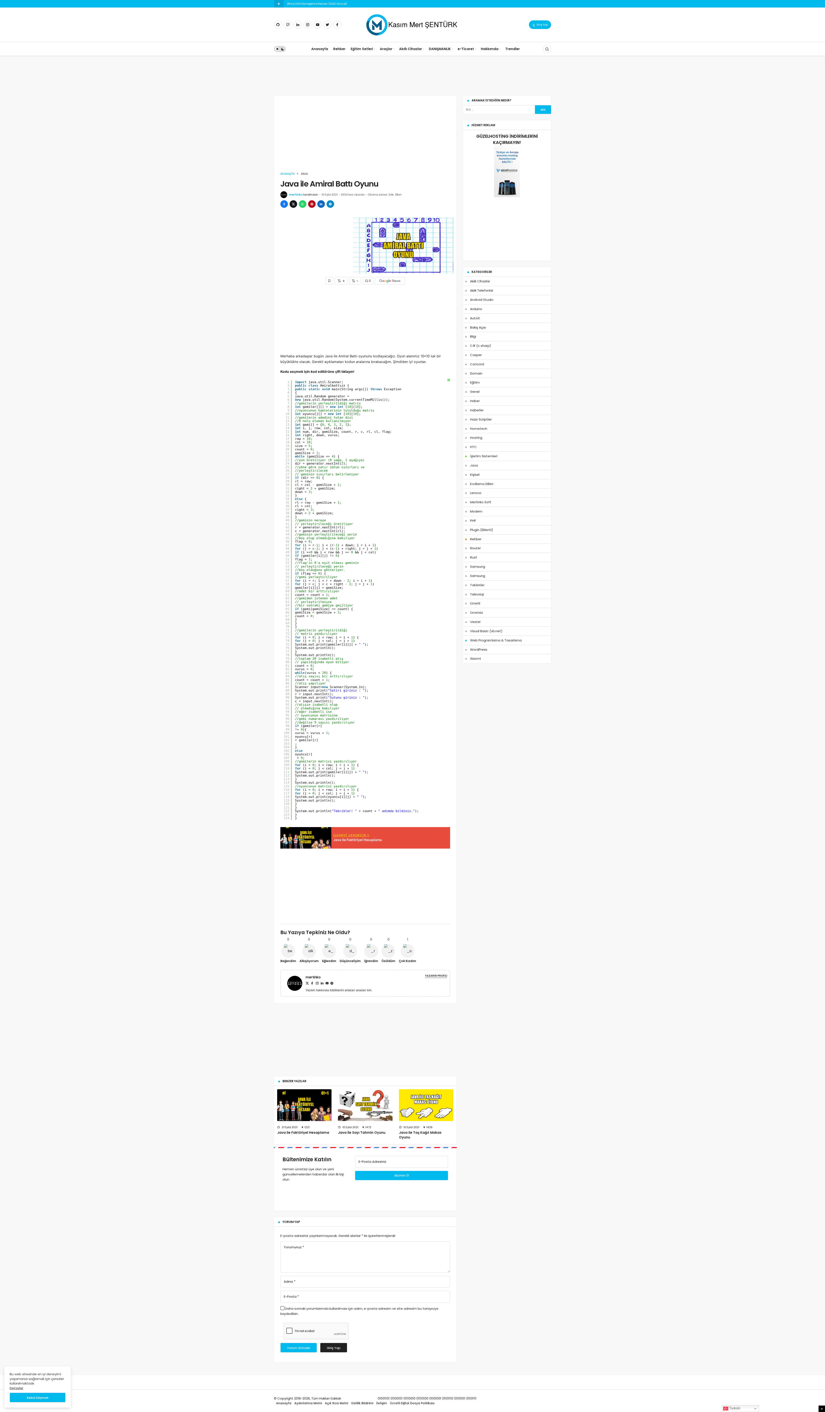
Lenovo (475, 493)
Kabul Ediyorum (37, 1398)
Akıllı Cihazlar (410, 49)
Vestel (475, 622)
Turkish (734, 1408)
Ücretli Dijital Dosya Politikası (412, 1403)
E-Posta (291, 1296)
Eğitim (475, 382)
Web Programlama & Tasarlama (496, 640)
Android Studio (481, 299)
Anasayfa (319, 49)
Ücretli (475, 603)
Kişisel (475, 474)
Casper (476, 355)
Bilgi (473, 336)
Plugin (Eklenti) (481, 530)
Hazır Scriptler (481, 419)
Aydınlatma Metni (308, 1403)
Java (474, 465)
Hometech (478, 428)
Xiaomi (475, 658)
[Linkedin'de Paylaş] (321, 204)
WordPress (478, 649)
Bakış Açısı (478, 327)
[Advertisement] (412, 71)
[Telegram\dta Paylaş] (330, 204)
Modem (476, 511)
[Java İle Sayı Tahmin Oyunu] (365, 1105)
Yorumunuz (294, 1247)
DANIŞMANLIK (440, 49)
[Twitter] (327, 25)
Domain (476, 373)
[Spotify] (332, 983)
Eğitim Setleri (362, 49)
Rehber (339, 49)
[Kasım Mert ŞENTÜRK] (412, 24)
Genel (475, 391)
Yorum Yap (291, 1222)
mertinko (296, 195)
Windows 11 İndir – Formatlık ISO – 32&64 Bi (314, 4)
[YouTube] (317, 25)
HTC (473, 447)
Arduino (476, 309)
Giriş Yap (542, 24)
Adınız (289, 1281)
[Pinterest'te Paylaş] (312, 204)
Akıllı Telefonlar (481, 290)
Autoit (475, 318)
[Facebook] (337, 25)
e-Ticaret (466, 49)
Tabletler (477, 585)
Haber (475, 401)
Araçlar (386, 49)
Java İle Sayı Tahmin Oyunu (361, 1133)
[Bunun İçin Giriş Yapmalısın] (329, 281)
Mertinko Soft (480, 502)
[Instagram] (308, 25)
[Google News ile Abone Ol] (390, 281)
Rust (473, 557)
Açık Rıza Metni (336, 1403)
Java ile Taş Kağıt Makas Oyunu (420, 1135)
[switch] (280, 49)
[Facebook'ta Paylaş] (284, 204)
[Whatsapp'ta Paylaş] (302, 204)
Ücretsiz (476, 612)
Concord (477, 364)
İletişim (381, 1403)
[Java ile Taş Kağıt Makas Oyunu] (426, 1105)
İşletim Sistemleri (483, 456)
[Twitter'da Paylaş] (293, 204)
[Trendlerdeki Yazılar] (279, 4)
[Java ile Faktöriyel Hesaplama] (304, 1105)
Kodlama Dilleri (481, 484)
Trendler (512, 49)
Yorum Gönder (298, 1348)
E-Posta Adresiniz (372, 1161)
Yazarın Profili (436, 976)
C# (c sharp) (480, 345)
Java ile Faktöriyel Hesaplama (303, 1133)
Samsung (477, 566)
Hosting (476, 437)
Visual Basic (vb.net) (486, 631)
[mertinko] (296, 983)
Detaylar (16, 1388)
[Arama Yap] (547, 49)
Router (475, 548)
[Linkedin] (298, 25)
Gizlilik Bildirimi (362, 1403)
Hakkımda (489, 49)
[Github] (278, 25)
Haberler (477, 410)
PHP (473, 520)
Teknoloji (477, 594)
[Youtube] (327, 983)
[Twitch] (288, 25)
